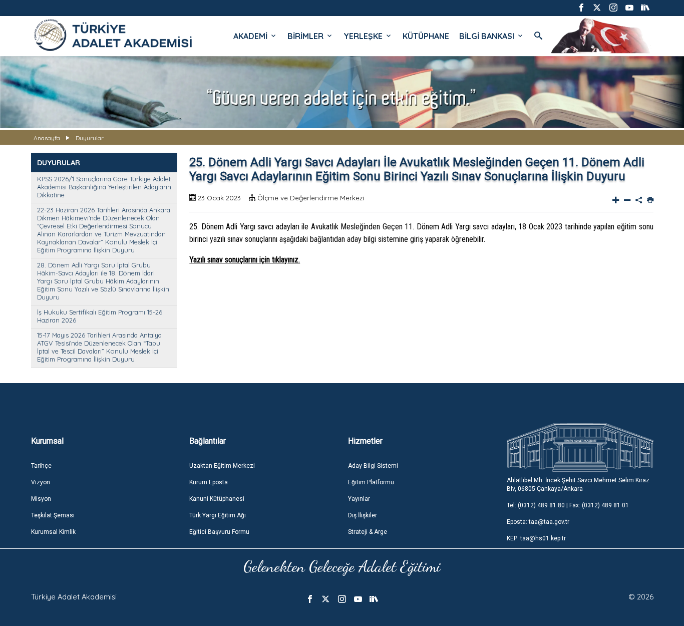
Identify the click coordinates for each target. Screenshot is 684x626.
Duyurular (90, 138)
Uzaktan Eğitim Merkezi (222, 465)
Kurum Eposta (208, 482)
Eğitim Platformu (371, 482)
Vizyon (40, 482)
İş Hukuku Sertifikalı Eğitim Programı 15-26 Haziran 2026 (99, 316)
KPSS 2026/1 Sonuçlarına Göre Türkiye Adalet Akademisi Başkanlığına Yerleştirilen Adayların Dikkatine (104, 187)
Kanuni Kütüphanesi (216, 498)
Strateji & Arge (367, 531)
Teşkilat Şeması (53, 515)
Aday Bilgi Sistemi (373, 465)
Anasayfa (47, 138)
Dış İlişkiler (362, 515)
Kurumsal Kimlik (53, 531)
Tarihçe (41, 465)
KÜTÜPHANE (426, 36)
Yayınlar (359, 498)
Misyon (41, 498)
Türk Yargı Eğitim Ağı (217, 515)
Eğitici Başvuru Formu (219, 531)
